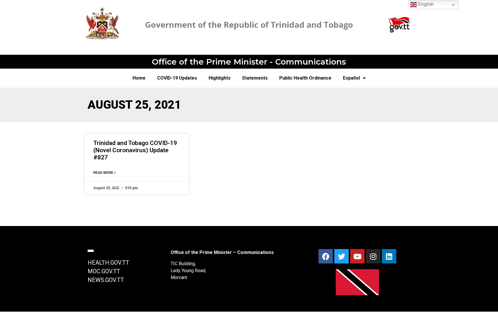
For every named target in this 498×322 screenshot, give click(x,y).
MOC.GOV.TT (104, 271)
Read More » (104, 173)
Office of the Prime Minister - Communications (249, 62)
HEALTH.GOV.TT (108, 262)
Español (351, 78)
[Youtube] (357, 256)
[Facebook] (325, 256)
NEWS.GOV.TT (106, 279)
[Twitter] (341, 256)
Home (139, 78)
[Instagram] (373, 256)
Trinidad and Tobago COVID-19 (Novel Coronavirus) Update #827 (135, 150)
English (425, 4)
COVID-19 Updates (177, 78)
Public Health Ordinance (305, 78)
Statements (255, 78)
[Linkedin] (389, 256)
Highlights (220, 78)
